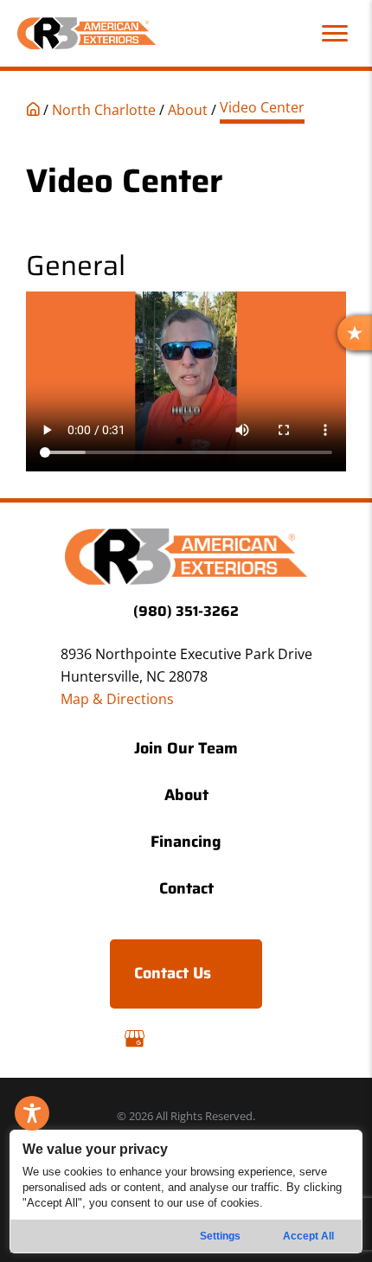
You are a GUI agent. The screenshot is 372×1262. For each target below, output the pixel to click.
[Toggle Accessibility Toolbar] (32, 1113)
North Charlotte (104, 109)
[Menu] (335, 33)
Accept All (308, 1236)
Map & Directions (117, 698)
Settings (220, 1236)
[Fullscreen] (323, 454)
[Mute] (296, 454)
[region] (186, 1191)
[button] (186, 381)
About (188, 109)
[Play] (48, 454)
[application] (186, 381)
